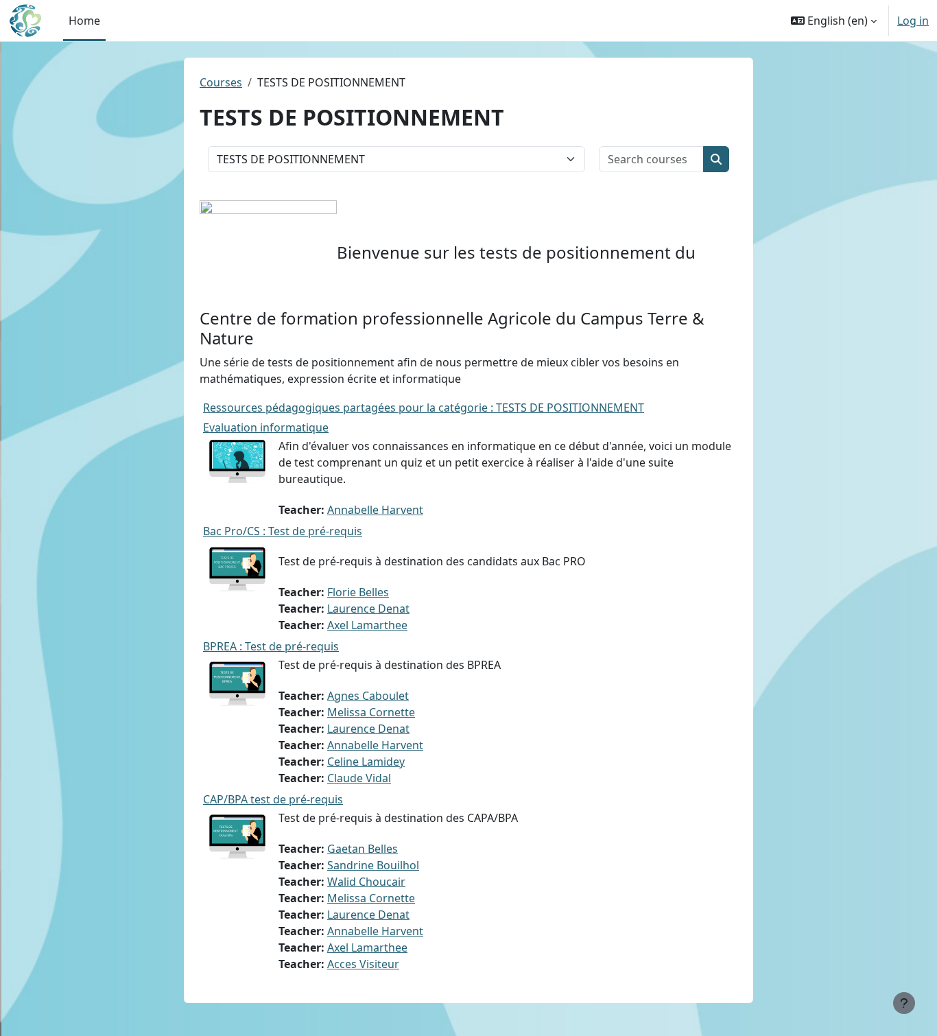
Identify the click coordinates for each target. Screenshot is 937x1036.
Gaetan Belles (362, 848)
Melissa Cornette (371, 712)
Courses (221, 82)
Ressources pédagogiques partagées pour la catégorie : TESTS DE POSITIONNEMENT (423, 407)
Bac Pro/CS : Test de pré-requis (282, 531)
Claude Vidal (359, 778)
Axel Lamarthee (367, 625)
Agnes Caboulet (368, 695)
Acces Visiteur (363, 964)
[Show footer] (904, 1003)
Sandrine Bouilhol (373, 865)
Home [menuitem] (84, 20)
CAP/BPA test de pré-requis (273, 799)
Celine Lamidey (366, 761)
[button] (834, 20)
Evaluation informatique (266, 427)
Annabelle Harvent (375, 509)
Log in (913, 20)
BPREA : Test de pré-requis (271, 646)
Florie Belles (358, 592)
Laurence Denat (368, 608)
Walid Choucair (366, 881)
